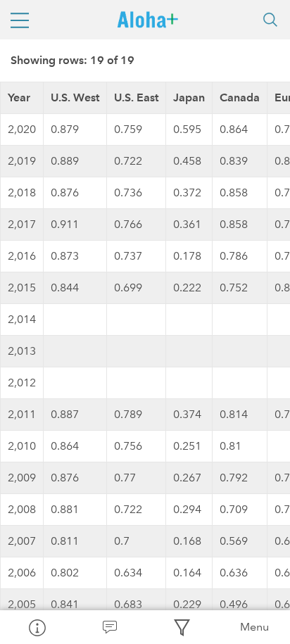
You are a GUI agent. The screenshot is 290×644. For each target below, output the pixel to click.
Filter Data (181, 627)
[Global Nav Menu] (19, 19)
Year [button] (19, 97)
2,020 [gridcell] (22, 129)
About (36, 627)
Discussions (108, 627)
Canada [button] (240, 97)
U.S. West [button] (75, 97)
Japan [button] (189, 97)
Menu (254, 626)
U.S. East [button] (136, 97)
